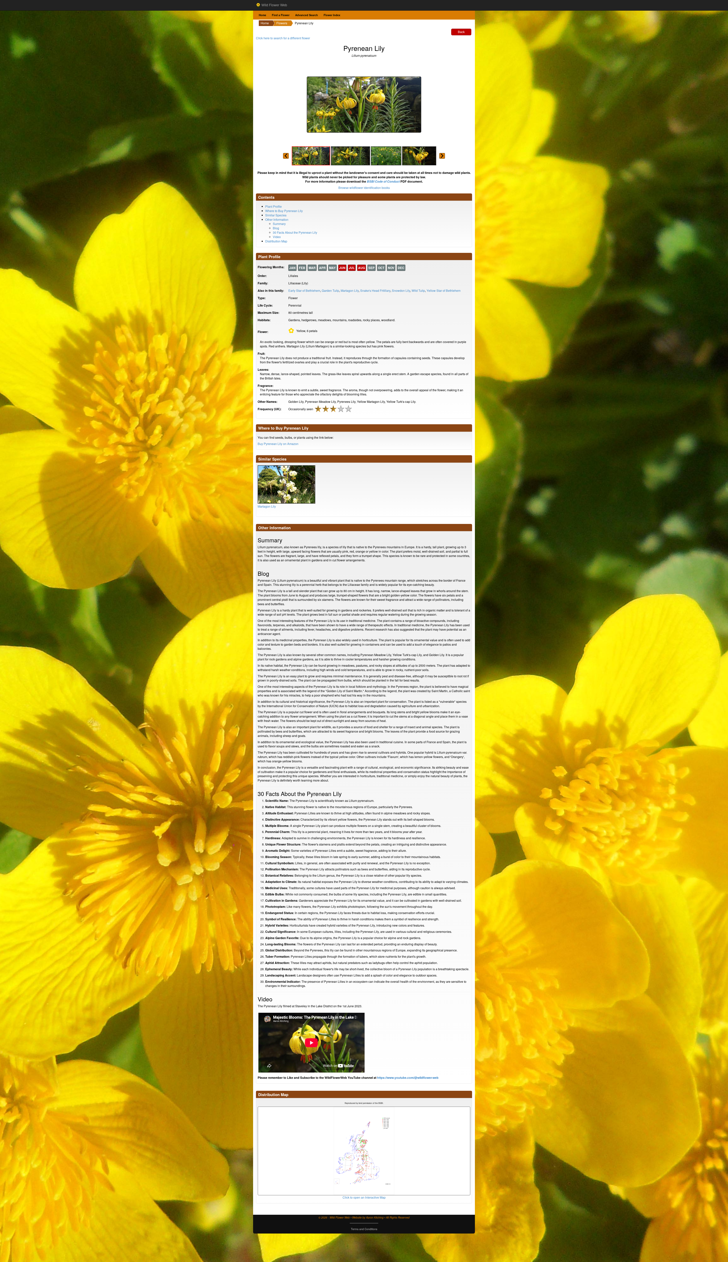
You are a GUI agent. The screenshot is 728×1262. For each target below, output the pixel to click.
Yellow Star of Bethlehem (443, 290)
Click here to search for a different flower (283, 38)
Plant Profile (273, 206)
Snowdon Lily (401, 290)
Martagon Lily (350, 290)
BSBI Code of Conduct (383, 181)
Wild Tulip (418, 290)
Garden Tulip (330, 290)
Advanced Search (306, 15)
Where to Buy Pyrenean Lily (284, 211)
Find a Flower (280, 15)
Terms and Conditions (364, 1229)
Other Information (276, 219)
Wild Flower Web (273, 4)
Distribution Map (276, 241)
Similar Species (275, 215)
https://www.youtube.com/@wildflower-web (408, 1077)
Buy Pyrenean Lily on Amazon (278, 444)
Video (277, 237)
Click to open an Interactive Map (364, 1197)
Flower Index (332, 15)
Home (262, 15)
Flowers (281, 23)
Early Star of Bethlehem (304, 290)
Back (461, 32)
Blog (276, 228)
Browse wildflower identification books (364, 187)
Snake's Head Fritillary (375, 290)
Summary (279, 224)
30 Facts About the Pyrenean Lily (295, 232)
